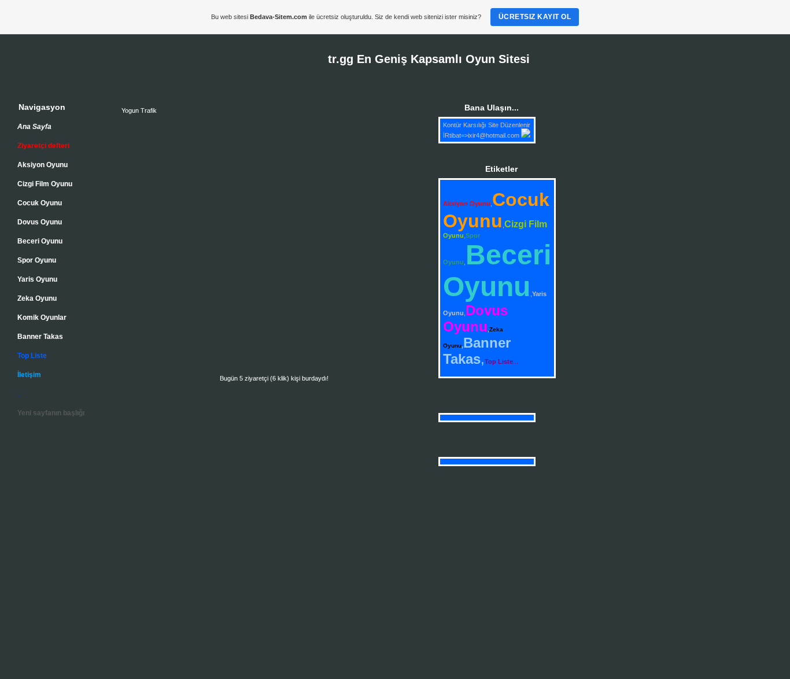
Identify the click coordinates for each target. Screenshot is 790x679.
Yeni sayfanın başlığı (50, 413)
